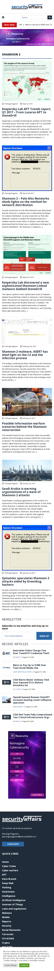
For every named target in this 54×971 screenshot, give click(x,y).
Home (5, 861)
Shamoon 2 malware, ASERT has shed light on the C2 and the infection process (25, 354)
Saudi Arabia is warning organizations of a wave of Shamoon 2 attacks (21, 492)
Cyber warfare (10, 870)
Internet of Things (12, 904)
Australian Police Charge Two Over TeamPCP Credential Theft (31, 652)
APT (4, 874)
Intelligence (18, 706)
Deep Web (7, 883)
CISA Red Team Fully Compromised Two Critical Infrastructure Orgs (32, 716)
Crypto (6, 942)
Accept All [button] (24, 965)
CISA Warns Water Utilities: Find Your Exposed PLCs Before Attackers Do (31, 682)
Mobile (6, 917)
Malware (7, 912)
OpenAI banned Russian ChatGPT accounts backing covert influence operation (32, 700)
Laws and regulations (22, 672)
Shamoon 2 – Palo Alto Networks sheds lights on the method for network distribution (25, 201)
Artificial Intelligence (13, 900)
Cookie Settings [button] (10, 965)
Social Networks (11, 929)
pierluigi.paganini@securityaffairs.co (19, 836)
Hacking (16, 721)
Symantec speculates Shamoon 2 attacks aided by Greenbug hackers (25, 581)
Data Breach (9, 878)
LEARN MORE (13, 844)
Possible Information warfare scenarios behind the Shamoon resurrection (24, 426)
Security (16, 657)
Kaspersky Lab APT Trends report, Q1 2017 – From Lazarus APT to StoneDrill (26, 112)
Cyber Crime (9, 866)
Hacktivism (8, 891)
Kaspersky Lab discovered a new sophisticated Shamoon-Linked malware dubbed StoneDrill (25, 285)
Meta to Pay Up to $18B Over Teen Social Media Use (29, 666)
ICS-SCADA (17, 689)
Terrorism (7, 934)
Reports (6, 921)
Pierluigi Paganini (11, 104)
